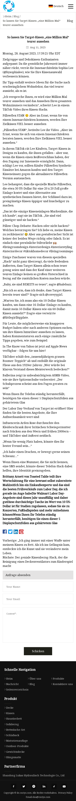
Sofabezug (12, 724)
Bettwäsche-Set (15, 729)
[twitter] (23, 786)
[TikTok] (54, 786)
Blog (16, 16)
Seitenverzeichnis (17, 689)
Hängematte (13, 757)
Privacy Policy (65, 792)
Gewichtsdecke (15, 751)
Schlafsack (12, 735)
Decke (9, 707)
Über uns (35, 678)
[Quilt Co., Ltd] (13, 6)
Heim (8, 16)
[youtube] (64, 786)
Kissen (10, 713)
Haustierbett (14, 718)
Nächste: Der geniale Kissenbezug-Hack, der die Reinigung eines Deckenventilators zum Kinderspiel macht (38, 561)
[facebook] (13, 786)
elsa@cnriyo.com (41, 797)
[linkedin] (44, 786)
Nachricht (12, 684)
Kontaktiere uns (63, 684)
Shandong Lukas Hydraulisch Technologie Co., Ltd (34, 775)
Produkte (58, 678)
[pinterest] (33, 786)
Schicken (38, 651)
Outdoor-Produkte (17, 746)
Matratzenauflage (17, 740)
